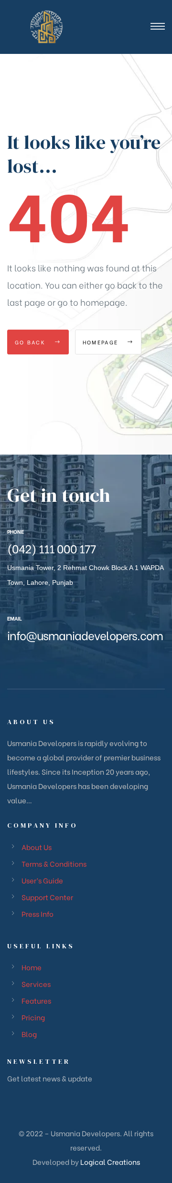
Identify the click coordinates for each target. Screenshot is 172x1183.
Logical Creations (109, 1161)
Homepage (102, 342)
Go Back (31, 342)
